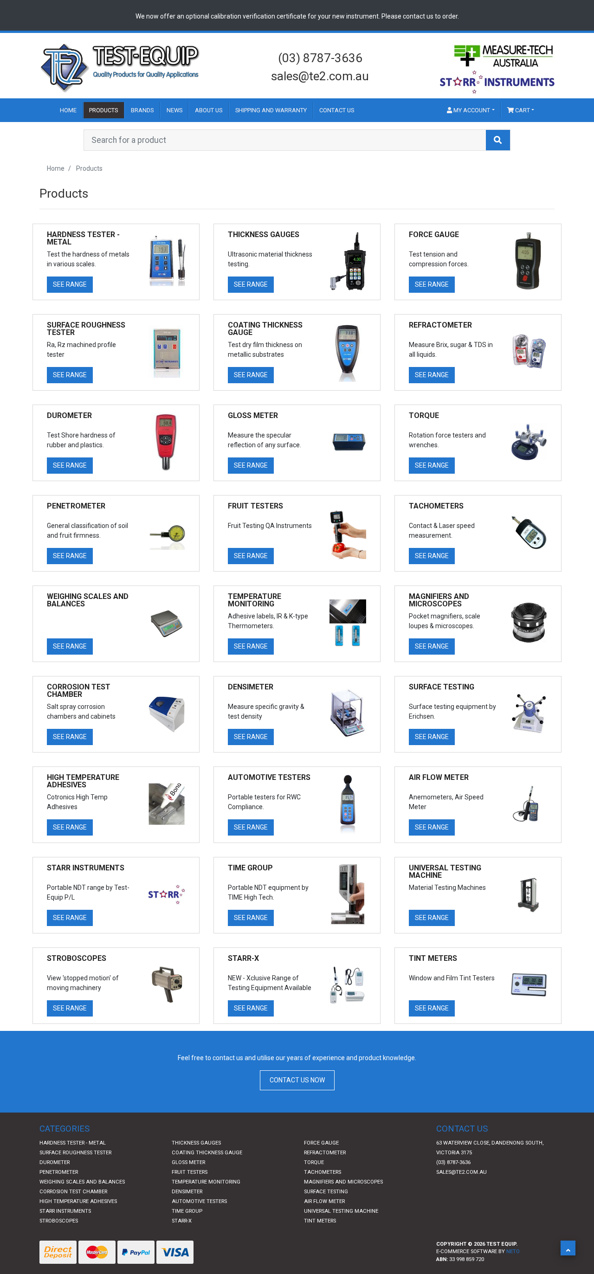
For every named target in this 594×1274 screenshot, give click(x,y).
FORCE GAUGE (321, 1143)
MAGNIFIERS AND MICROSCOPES (343, 1182)
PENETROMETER (58, 1172)
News (174, 110)
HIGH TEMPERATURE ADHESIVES (78, 1201)
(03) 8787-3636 (320, 58)
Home (68, 110)
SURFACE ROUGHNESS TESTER (75, 1153)
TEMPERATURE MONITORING (206, 1182)
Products (103, 110)
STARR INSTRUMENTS (65, 1211)
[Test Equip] (120, 67)
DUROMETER (54, 1162)
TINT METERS (320, 1221)
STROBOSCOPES (58, 1221)
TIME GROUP (187, 1211)
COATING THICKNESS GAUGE (207, 1153)
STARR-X (182, 1221)
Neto (513, 1251)
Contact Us (336, 110)
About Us (208, 110)
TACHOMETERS (322, 1172)
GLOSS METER (188, 1162)
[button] (568, 1248)
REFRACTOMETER (325, 1153)
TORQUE (314, 1162)
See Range (70, 284)
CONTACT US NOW (297, 1080)
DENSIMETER (187, 1192)
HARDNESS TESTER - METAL (72, 1143)
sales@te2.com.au (320, 76)
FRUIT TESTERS (189, 1172)
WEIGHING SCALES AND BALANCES (82, 1182)
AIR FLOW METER (324, 1201)
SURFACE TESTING (326, 1192)
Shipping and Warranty (271, 110)
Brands (142, 110)
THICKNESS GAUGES (196, 1143)
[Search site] (498, 140)
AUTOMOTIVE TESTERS (199, 1201)
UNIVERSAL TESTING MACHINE (341, 1211)
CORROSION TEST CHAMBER (73, 1192)
